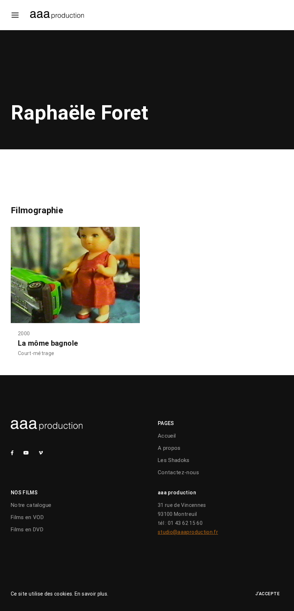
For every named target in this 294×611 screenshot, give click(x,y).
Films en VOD (27, 517)
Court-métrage (36, 353)
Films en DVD (27, 529)
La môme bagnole (48, 343)
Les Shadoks (174, 460)
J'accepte (267, 593)
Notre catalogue (31, 505)
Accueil (167, 436)
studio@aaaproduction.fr (188, 532)
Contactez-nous (178, 472)
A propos (169, 448)
